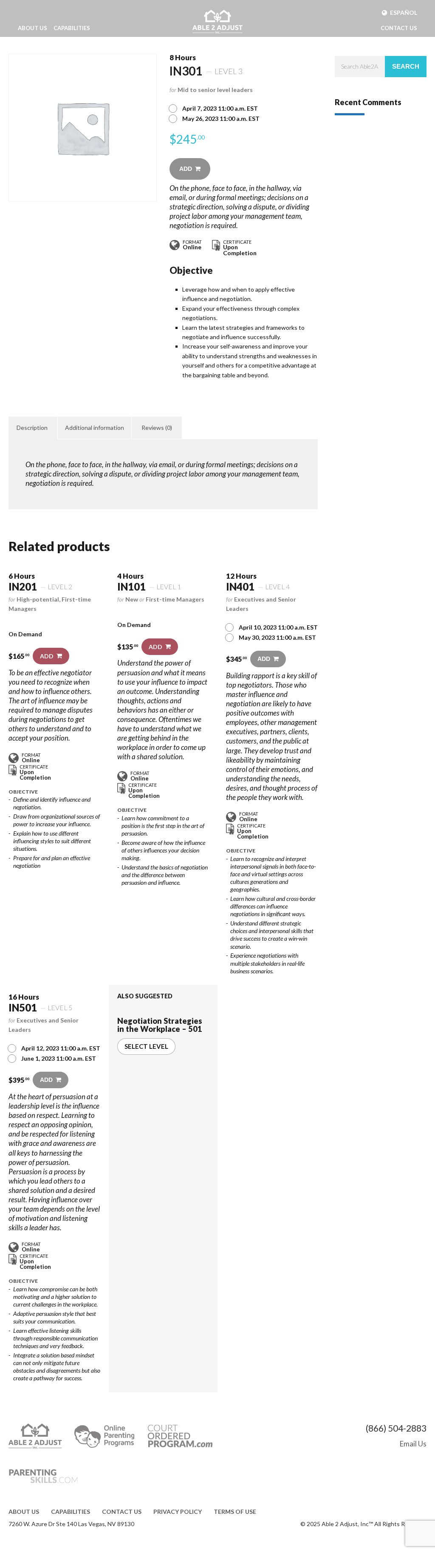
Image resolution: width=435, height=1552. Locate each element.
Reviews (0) (156, 427)
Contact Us (399, 28)
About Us (32, 28)
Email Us (413, 1443)
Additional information (94, 427)
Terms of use (235, 1511)
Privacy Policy (177, 1511)
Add (185, 168)
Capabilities (72, 28)
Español (403, 12)
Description (32, 427)
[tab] (32, 427)
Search (405, 66)
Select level (146, 1046)
